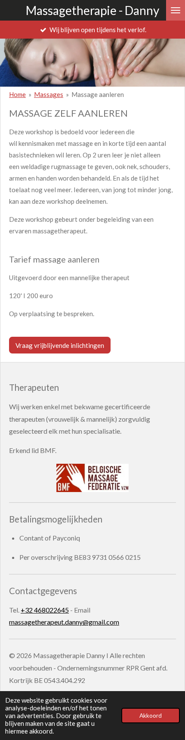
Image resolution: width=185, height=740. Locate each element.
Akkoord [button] (150, 715)
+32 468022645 (45, 610)
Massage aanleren (97, 94)
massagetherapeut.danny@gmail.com (64, 622)
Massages (48, 94)
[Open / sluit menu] (175, 10)
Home (17, 94)
